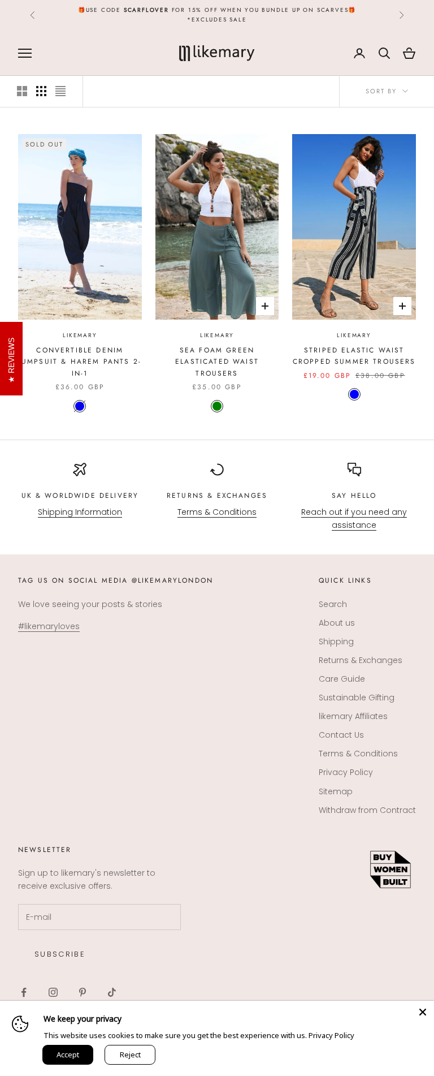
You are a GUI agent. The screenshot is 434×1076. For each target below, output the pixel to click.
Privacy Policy (346, 772)
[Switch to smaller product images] (41, 91)
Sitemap (336, 791)
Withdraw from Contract (367, 810)
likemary (80, 335)
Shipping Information (80, 512)
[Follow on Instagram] (53, 992)
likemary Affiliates (353, 716)
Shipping (336, 641)
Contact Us (341, 735)
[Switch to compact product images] (60, 91)
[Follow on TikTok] (112, 992)
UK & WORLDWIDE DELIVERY (80, 495)
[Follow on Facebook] (23, 992)
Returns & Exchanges (217, 495)
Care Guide (342, 679)
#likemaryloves (49, 626)
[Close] (422, 1012)
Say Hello (354, 495)
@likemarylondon (172, 580)
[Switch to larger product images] (22, 91)
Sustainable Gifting (356, 697)
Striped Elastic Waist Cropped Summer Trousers (354, 356)
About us (337, 623)
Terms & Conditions (217, 512)
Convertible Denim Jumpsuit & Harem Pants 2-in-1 (80, 361)
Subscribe (59, 954)
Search (333, 604)
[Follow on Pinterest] (82, 992)
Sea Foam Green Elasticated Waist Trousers (217, 361)
